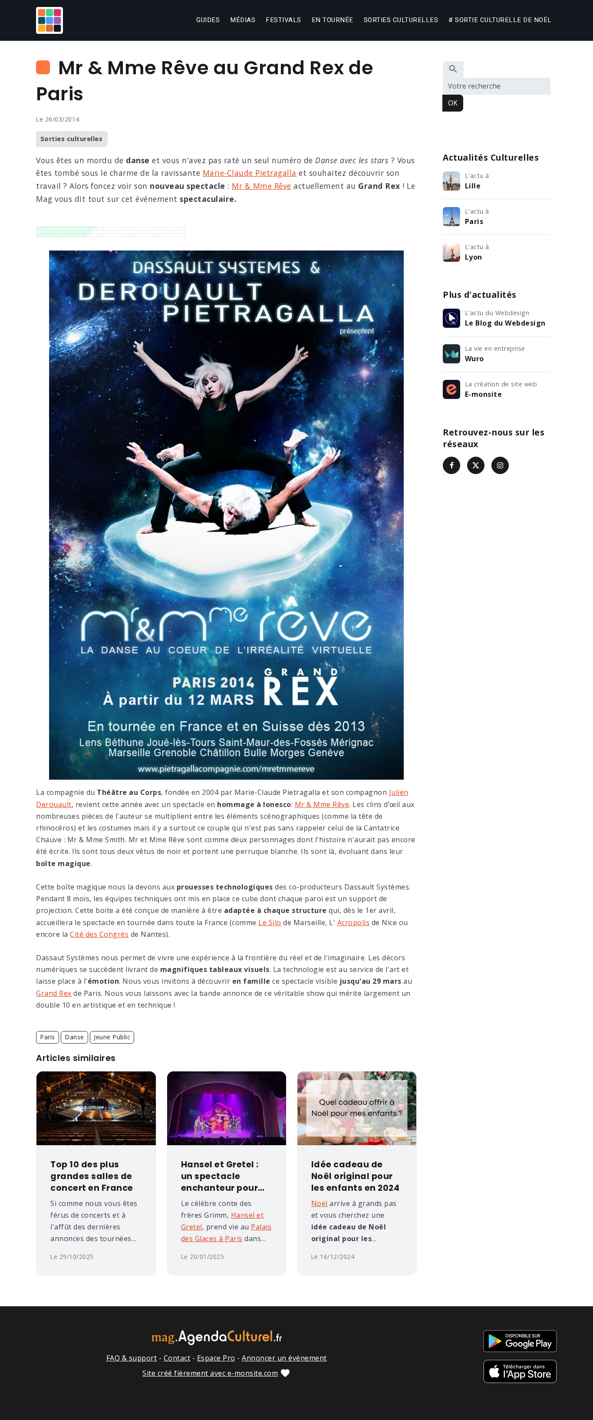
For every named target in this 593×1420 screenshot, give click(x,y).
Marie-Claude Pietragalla (249, 173)
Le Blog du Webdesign (505, 323)
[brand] (51, 20)
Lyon (473, 257)
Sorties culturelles (401, 20)
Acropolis (353, 922)
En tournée (332, 20)
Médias (242, 20)
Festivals (283, 20)
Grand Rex (54, 993)
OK (453, 103)
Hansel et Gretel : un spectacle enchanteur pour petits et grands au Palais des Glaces (225, 1176)
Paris (47, 1037)
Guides (208, 20)
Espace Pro (216, 1358)
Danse (74, 1037)
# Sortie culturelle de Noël (500, 20)
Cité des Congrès (99, 934)
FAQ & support (131, 1358)
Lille (473, 186)
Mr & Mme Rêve (261, 186)
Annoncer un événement (284, 1358)
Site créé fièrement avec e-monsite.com (210, 1373)
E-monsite (483, 394)
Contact (177, 1358)
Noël (319, 1203)
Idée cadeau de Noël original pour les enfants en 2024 (355, 1176)
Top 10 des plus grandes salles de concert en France (91, 1176)
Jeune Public (112, 1037)
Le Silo (269, 922)
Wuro (474, 358)
